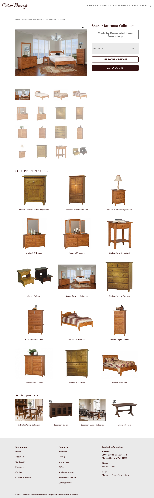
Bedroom (26, 19)
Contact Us (20, 462)
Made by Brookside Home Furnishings (115, 34)
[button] (83, 27)
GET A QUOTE (115, 67)
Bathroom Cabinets (67, 477)
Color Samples (65, 483)
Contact (144, 6)
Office (61, 467)
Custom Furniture (121, 6)
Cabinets (104, 6)
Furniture (91, 6)
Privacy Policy (41, 494)
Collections (36, 19)
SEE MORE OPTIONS (115, 59)
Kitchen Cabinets (66, 472)
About (135, 6)
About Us (19, 456)
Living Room (64, 462)
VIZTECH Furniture (71, 494)
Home (17, 19)
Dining (62, 456)
